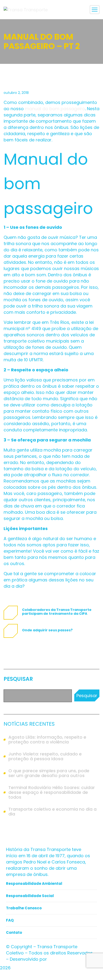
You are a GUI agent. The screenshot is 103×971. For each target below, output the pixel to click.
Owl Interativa (63, 959)
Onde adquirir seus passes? (47, 630)
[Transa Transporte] (26, 9)
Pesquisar (18, 679)
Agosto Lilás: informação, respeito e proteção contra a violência (47, 739)
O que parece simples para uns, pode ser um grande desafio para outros (48, 773)
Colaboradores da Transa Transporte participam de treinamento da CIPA (57, 612)
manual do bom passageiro (55, 109)
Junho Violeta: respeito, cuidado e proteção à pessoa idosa (45, 756)
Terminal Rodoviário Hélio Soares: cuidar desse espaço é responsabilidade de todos (51, 792)
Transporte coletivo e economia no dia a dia (52, 811)
